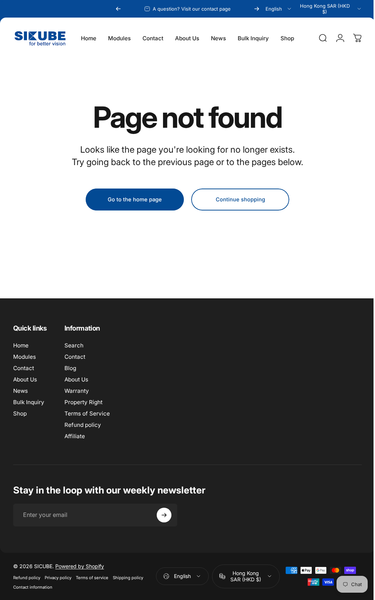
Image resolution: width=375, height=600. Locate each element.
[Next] (257, 9)
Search (73, 345)
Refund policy (82, 424)
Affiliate (74, 436)
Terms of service (92, 579)
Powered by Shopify (79, 567)
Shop (20, 413)
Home (21, 345)
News (20, 390)
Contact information (32, 588)
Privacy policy (58, 579)
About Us (25, 379)
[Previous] (118, 9)
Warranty (76, 390)
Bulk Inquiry (28, 402)
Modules (24, 356)
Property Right (83, 402)
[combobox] (279, 9)
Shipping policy (128, 579)
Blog (70, 368)
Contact (23, 368)
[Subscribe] (164, 515)
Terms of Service (87, 413)
